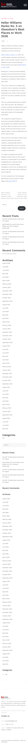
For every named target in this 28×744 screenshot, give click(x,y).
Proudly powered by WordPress (10, 740)
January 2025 (6, 328)
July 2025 (5, 308)
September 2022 (7, 415)
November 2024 (7, 335)
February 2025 (6, 325)
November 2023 (7, 377)
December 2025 (7, 291)
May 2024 (5, 356)
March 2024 (6, 363)
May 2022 (5, 428)
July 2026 (5, 266)
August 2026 (6, 263)
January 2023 (6, 411)
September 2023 (7, 384)
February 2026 (6, 284)
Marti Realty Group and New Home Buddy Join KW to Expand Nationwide (13, 226)
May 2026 (5, 273)
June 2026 (5, 270)
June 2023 (5, 394)
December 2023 (7, 373)
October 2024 (6, 339)
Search (4, 204)
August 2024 (6, 346)
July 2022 (5, 422)
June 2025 (5, 311)
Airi (25, 740)
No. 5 (7, 71)
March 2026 (6, 280)
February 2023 (6, 408)
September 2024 (7, 342)
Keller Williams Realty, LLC (9, 55)
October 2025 (6, 297)
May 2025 (5, 315)
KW (3, 41)
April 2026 (5, 277)
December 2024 (7, 332)
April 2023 (5, 401)
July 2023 (5, 390)
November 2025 (7, 294)
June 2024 (5, 353)
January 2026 (6, 287)
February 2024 (6, 366)
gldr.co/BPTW (13, 181)
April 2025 (5, 318)
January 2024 (6, 370)
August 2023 (6, 387)
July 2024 (5, 349)
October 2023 (6, 380)
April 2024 (5, 359)
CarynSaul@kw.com (11, 721)
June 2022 (5, 425)
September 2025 (7, 301)
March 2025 (5, 322)
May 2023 (5, 397)
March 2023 (5, 404)
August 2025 (6, 304)
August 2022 (6, 418)
